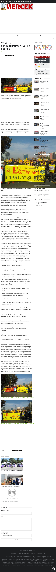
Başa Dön (33, 553)
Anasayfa (4, 35)
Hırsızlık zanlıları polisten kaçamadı (9, 501)
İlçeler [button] (44, 35)
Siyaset (18, 35)
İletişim (36, 35)
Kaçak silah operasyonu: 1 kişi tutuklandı (44, 125)
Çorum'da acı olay (44, 81)
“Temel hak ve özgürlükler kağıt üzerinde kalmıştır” (19, 1)
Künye (19, 553)
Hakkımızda (13, 553)
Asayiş (13, 35)
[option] (22, 1)
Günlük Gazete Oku (41, 553)
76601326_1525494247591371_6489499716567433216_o (18, 397)
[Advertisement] (38, 21)
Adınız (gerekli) (5, 510)
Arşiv (2, 51)
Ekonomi (31, 35)
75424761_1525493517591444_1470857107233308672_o (18, 423)
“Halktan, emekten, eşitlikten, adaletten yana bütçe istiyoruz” (41, 166)
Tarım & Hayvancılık (6, 38)
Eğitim (22, 35)
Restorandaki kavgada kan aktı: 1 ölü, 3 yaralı (44, 140)
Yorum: (3, 516)
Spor (26, 35)
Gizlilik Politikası (25, 553)
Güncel (9, 35)
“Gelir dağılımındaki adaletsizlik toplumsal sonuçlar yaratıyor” (41, 171)
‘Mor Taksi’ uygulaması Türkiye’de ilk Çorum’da (12, 470)
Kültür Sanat (50, 35)
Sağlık (40, 35)
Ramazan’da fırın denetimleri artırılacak (10, 486)
